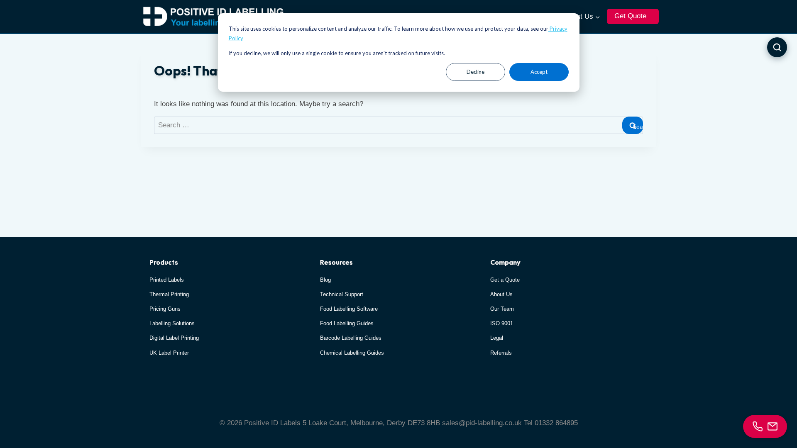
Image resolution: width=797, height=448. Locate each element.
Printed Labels (166, 280)
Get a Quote (505, 280)
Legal (496, 338)
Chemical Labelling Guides (352, 353)
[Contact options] (765, 426)
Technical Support (341, 294)
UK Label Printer (169, 353)
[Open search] (777, 47)
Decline (475, 71)
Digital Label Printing (174, 338)
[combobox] (398, 125)
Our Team (502, 309)
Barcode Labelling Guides (350, 338)
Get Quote (630, 16)
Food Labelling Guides (347, 323)
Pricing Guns (165, 309)
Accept (539, 71)
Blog (325, 280)
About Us (501, 294)
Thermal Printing (169, 294)
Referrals (501, 353)
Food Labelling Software (349, 309)
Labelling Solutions (172, 323)
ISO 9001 (501, 323)
